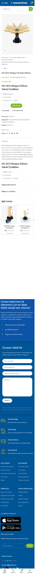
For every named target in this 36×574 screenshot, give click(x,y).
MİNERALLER (5, 489)
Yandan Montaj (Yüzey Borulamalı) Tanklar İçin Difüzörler (15, 63)
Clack (7, 130)
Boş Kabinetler (22, 473)
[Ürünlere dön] (5, 68)
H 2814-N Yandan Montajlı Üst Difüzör (25, 228)
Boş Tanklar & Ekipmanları (17, 57)
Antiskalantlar (5, 502)
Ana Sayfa (5, 57)
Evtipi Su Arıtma (5, 470)
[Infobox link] (17, 420)
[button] (12, 213)
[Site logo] (19, 3)
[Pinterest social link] (12, 133)
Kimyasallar (4, 506)
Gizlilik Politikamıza (6, 538)
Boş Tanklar (4, 477)
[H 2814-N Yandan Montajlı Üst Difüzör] (25, 214)
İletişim (20, 506)
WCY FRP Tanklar (23, 466)
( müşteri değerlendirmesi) (18, 77)
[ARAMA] (31, 9)
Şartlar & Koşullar (23, 499)
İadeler (20, 495)
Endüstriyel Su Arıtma (7, 466)
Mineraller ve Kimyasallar (8, 473)
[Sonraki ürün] (7, 68)
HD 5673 (10, 125)
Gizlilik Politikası (23, 492)
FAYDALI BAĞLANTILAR (25, 489)
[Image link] (9, 561)
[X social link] (9, 133)
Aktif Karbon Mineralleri (8, 495)
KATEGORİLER (5, 463)
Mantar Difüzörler (23, 477)
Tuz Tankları (21, 470)
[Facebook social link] (7, 133)
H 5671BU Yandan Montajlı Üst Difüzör (9, 228)
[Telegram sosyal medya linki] (17, 133)
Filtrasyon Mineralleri (7, 499)
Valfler (3, 480)
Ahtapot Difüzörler (7, 60)
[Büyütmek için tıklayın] (5, 50)
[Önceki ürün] (3, 68)
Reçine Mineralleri (6, 492)
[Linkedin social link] (15, 133)
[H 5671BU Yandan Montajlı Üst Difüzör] (9, 214)
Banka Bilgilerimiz (23, 502)
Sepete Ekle (16, 105)
